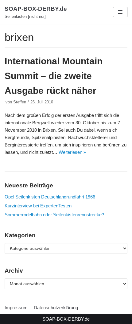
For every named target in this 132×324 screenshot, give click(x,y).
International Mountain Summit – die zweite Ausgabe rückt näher (54, 76)
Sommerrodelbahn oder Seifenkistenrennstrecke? (54, 214)
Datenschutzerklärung (56, 307)
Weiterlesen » (72, 152)
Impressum (16, 307)
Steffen (19, 102)
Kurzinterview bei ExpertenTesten (38, 205)
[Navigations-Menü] (120, 12)
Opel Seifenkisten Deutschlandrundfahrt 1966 (50, 196)
